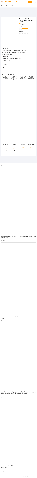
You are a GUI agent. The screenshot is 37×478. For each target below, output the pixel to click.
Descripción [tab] (4, 44)
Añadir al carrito (24, 28)
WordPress (34, 476)
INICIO (2, 5)
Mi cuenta (11, 5)
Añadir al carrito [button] (5, 150)
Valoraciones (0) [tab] (9, 44)
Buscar (30, 2)
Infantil (24, 33)
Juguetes (26, 33)
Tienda (5, 5)
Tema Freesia (29, 476)
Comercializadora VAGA (11, 1)
